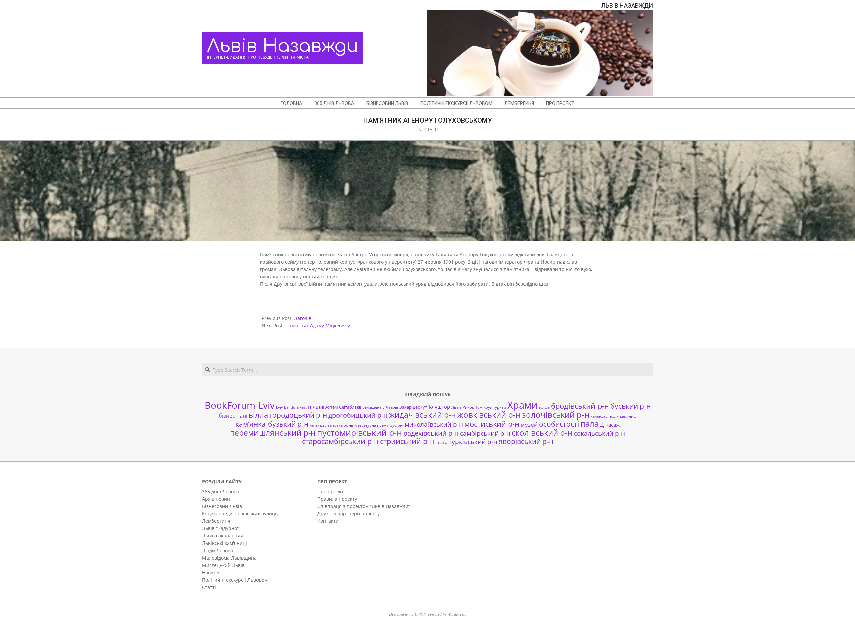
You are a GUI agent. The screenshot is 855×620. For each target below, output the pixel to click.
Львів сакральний (222, 535)
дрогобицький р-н (358, 415)
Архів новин (216, 499)
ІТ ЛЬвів (316, 407)
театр (441, 442)
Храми (522, 405)
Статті (431, 129)
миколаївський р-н (434, 424)
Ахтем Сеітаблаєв (343, 407)
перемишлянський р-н (273, 432)
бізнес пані (233, 415)
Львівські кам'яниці (224, 543)
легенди (317, 425)
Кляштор (439, 406)
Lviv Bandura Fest (291, 407)
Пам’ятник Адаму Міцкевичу (317, 325)
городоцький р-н (298, 415)
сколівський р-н (542, 432)
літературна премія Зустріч (379, 425)
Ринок (468, 407)
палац (592, 423)
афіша (544, 407)
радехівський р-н (431, 433)
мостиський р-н (491, 424)
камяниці (628, 416)
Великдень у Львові (380, 407)
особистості (559, 424)
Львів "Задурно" (220, 528)
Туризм (499, 407)
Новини (211, 572)
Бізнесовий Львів (222, 506)
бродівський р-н (580, 406)
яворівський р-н (526, 441)
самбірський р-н (485, 433)
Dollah (420, 614)
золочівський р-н (555, 414)
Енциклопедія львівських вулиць (240, 513)
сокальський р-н (599, 433)
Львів (456, 407)
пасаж (612, 424)
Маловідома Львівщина (229, 558)
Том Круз (483, 407)
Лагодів (302, 318)
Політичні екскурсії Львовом (235, 580)
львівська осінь (339, 425)
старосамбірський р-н (340, 441)
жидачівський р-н (422, 414)
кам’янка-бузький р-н (271, 424)
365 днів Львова (220, 491)
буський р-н (630, 406)
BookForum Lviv (240, 405)
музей (529, 424)
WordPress (456, 614)
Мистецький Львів (223, 565)
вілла (258, 415)
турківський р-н (473, 441)
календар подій (605, 416)
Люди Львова (217, 550)
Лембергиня (216, 521)
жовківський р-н (489, 414)
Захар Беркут (413, 407)
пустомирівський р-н (359, 432)
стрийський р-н (407, 441)
